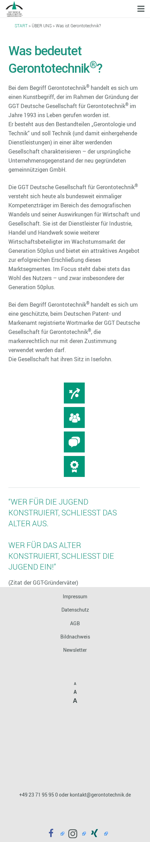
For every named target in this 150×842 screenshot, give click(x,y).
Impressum (75, 596)
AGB (75, 623)
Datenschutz (75, 609)
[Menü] (141, 8)
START (21, 25)
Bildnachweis (75, 636)
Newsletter (75, 650)
